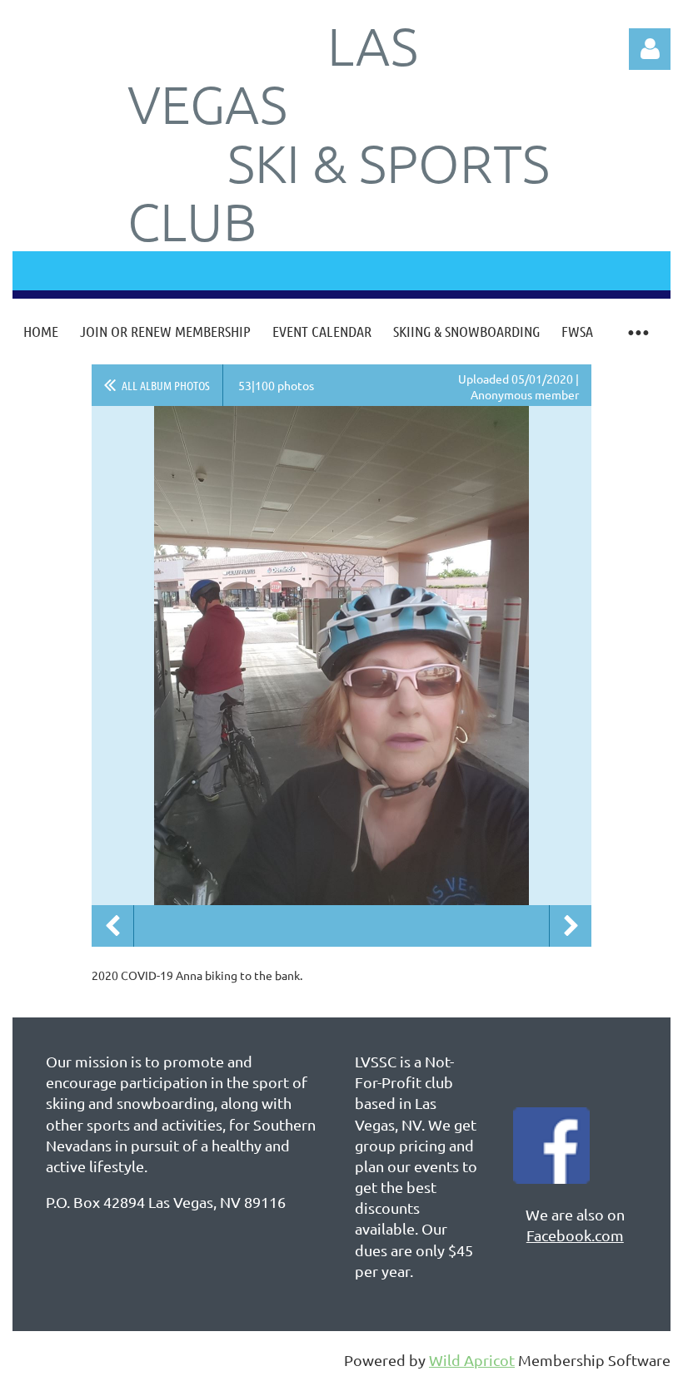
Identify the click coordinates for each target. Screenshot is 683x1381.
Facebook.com (575, 1235)
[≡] (637, 331)
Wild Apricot (472, 1360)
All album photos (166, 385)
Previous (112, 926)
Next (570, 926)
